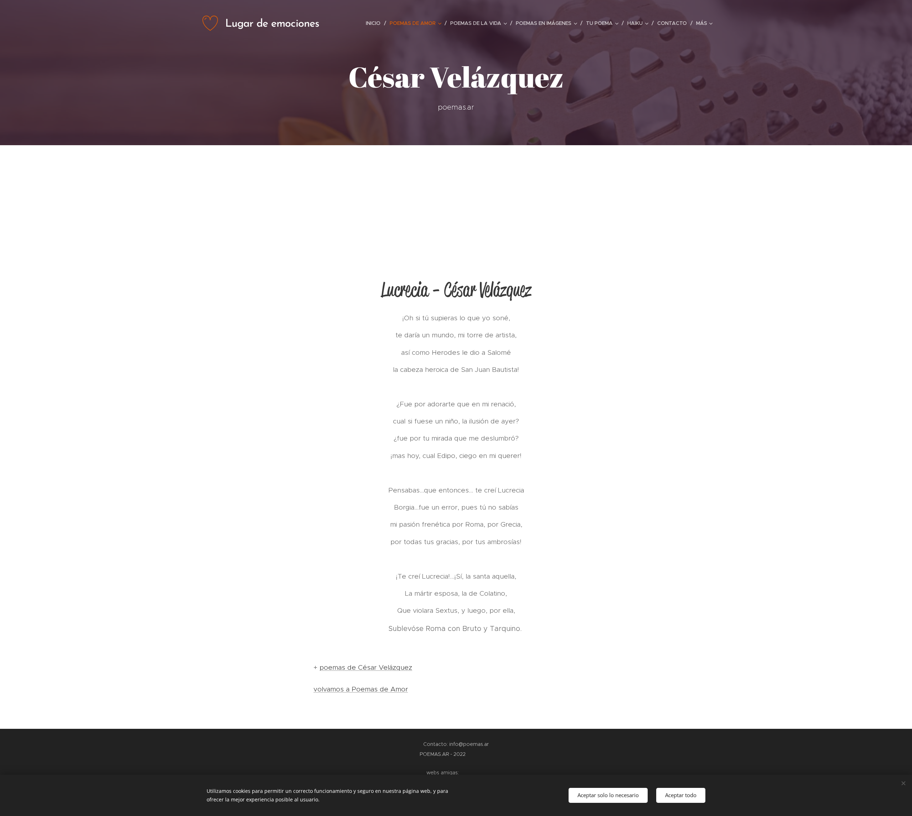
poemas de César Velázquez (366, 667)
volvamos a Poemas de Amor (361, 689)
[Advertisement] (456, 198)
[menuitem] (375, 23)
